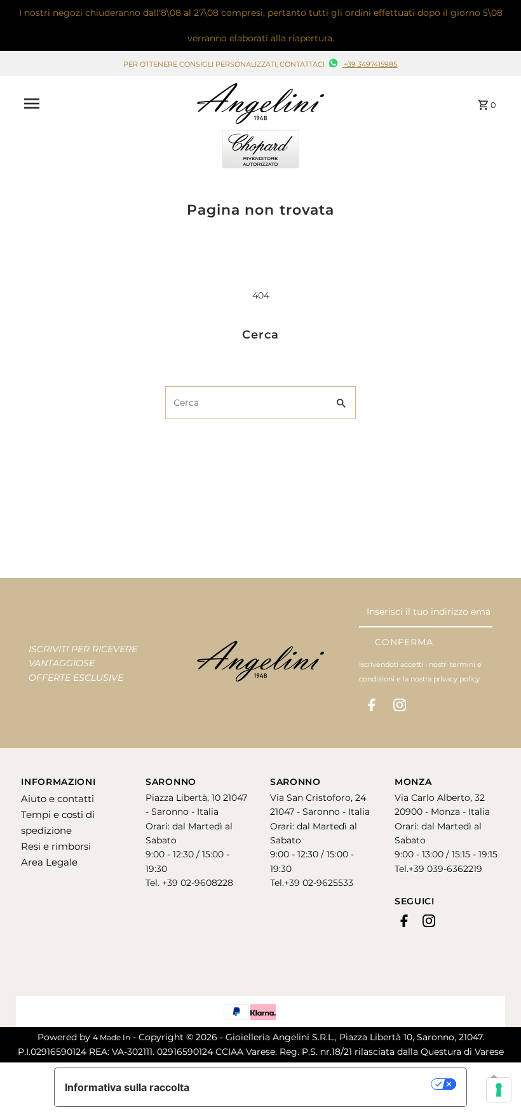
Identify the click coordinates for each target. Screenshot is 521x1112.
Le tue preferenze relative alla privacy (316, 1084)
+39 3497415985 (369, 64)
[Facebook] (371, 707)
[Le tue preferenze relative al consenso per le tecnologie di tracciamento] (499, 1090)
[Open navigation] (106, 103)
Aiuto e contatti (57, 799)
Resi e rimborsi (56, 846)
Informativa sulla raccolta (127, 1087)
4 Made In (111, 1037)
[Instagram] (399, 707)
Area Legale (49, 862)
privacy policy (456, 678)
